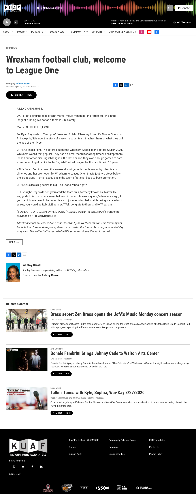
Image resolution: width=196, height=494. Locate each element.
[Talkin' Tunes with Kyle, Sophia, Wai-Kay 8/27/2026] (26, 398)
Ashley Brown (23, 83)
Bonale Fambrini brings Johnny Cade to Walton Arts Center (105, 353)
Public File (154, 447)
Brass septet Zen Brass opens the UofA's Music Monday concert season (117, 314)
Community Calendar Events (122, 440)
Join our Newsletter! (122, 32)
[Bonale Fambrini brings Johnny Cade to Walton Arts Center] (26, 359)
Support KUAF (75, 454)
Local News (57, 32)
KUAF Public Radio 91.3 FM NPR (84, 440)
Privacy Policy (155, 454)
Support (97, 32)
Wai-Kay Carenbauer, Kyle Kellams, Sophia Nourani (72, 398)
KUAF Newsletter (157, 440)
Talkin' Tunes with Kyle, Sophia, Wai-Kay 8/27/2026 (98, 392)
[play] (6, 22)
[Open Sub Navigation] (13, 32)
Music (21, 32)
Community (78, 32)
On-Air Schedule (117, 454)
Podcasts (37, 32)
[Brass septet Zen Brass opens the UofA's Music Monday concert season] (26, 320)
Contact (72, 447)
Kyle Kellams (56, 319)
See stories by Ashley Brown (41, 275)
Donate (185, 8)
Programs (114, 447)
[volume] (16, 22)
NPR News (11, 47)
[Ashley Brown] (13, 272)
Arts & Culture (57, 349)
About (7, 32)
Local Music (56, 309)
